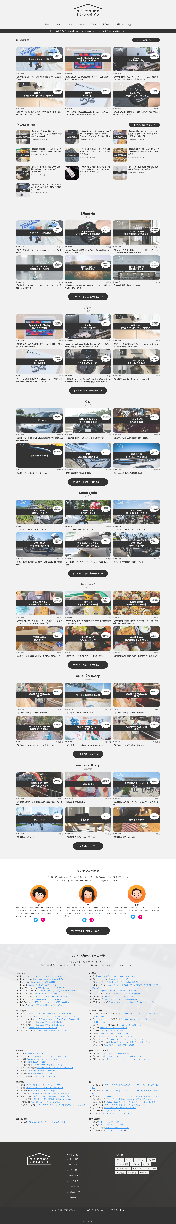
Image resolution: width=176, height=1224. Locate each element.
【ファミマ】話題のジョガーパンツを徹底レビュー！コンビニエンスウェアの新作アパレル (95, 151)
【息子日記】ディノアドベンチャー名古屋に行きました (37, 745)
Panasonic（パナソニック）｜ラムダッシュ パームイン (128, 1059)
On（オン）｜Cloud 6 (112, 1110)
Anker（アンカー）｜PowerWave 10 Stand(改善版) (60, 1019)
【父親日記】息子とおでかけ (124, 837)
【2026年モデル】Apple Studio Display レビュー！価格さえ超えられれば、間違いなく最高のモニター (135, 78)
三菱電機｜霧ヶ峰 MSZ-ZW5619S (42, 1070)
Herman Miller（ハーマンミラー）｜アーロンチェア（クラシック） (52, 1016)
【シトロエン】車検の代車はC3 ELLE (127, 473)
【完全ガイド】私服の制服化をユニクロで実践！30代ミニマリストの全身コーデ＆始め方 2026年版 (46, 133)
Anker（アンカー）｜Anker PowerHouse (46, 1102)
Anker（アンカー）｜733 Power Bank (52, 988)
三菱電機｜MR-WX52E (36, 1053)
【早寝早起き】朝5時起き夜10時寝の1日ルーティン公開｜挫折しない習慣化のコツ (87, 286)
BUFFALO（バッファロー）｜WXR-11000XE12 (51, 1002)
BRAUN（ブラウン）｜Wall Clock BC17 (115, 1033)
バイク (81, 24)
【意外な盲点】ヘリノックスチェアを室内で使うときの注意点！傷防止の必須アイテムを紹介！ (46, 187)
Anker (120, 1160)
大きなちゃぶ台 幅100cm (114, 1030)
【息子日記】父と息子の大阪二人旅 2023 (128, 745)
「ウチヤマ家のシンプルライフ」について (65, 1210)
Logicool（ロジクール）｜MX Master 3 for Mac (118, 990)
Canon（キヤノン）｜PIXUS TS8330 (43, 1027)
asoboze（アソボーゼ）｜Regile (43, 1090)
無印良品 (144, 1173)
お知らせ (72, 1197)
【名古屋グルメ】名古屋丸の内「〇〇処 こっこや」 (84, 656)
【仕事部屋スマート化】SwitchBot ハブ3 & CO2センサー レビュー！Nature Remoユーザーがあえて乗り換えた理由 (95, 133)
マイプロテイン (123, 1168)
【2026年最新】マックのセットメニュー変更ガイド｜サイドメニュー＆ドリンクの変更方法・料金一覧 (143, 133)
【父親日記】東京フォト (25, 837)
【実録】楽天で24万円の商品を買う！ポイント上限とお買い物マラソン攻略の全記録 (87, 78)
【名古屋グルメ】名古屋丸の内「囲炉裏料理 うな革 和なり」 (136, 656)
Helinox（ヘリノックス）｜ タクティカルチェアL (127, 1039)
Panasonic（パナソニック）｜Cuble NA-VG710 (55, 1067)
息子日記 (106, 24)
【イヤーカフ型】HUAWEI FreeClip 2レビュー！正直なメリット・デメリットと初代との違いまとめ (87, 113)
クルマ (69, 24)
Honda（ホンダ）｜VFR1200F (112, 1124)
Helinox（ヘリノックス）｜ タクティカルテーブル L (130, 1042)
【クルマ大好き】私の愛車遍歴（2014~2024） (131, 438)
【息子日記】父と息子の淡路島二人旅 (79, 712)
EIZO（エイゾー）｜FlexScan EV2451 (123, 982)
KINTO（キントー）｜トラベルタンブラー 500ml (44, 1087)
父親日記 (119, 24)
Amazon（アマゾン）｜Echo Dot (49, 1022)
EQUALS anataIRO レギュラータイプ (48, 1065)
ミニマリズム (139, 1168)
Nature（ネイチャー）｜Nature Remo (50, 999)
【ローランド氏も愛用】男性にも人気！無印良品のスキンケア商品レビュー (143, 168)
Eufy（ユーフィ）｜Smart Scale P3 (115, 1053)
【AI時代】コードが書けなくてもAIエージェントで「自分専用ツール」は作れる (38, 286)
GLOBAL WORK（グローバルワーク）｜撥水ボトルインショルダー (61, 1105)
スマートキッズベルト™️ (116, 1130)
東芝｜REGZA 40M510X (36, 1062)
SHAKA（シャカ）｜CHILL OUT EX (115, 1113)
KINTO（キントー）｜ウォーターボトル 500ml (43, 1084)
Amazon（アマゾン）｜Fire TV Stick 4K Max (45, 1005)
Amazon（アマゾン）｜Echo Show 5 (51, 1025)
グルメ (93, 24)
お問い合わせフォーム (95, 1210)
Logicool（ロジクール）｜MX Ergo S (129, 993)
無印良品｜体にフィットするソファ (113, 1027)
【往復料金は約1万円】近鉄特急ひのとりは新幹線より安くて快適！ (39, 803)
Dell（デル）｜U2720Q (119, 979)
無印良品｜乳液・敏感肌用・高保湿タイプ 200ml (52, 1099)
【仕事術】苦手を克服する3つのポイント (128, 285)
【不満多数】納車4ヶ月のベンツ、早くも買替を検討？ (85, 438)
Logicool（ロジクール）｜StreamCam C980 (120, 999)
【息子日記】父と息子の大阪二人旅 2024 (128, 712)
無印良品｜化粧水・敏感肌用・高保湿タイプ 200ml (53, 1096)
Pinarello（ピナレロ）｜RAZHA (117, 1127)
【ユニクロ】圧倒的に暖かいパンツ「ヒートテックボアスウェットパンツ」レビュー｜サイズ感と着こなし (95, 169)
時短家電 (133, 1173)
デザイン (136, 1164)
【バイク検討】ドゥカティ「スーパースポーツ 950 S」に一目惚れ (87, 563)
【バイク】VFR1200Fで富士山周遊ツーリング (130, 529)
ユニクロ (152, 1168)
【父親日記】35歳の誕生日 (75, 802)
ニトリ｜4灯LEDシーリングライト (135, 1025)
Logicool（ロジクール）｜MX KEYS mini (119, 996)
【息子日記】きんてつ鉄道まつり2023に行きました (84, 745)
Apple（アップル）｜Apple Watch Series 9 (52, 996)
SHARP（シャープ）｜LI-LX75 (42, 1073)
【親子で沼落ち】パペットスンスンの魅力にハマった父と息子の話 (38, 78)
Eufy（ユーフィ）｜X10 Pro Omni (47, 1076)
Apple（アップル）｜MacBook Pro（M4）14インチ (117, 976)
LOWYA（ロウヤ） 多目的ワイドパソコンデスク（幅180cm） (51, 1013)
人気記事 (121, 1173)
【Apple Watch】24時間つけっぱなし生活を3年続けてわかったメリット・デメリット (135, 113)
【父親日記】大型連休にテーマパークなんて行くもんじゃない (135, 803)
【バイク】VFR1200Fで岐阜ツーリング (31, 529)
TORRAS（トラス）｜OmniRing (45, 993)
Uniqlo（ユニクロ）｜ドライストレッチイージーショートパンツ (131, 1102)
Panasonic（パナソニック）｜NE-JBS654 (50, 1056)
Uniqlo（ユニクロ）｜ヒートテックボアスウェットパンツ (125, 1105)
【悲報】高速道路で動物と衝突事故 (78, 473)
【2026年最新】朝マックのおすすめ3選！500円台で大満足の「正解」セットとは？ (47, 150)
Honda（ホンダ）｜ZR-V (109, 1122)
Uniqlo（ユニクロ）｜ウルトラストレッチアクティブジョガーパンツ (133, 1096)
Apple (130, 1160)
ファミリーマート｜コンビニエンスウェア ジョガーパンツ (129, 1099)
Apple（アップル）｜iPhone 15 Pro (49, 976)
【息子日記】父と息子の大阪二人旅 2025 (31, 712)
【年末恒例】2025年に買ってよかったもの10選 (131, 379)
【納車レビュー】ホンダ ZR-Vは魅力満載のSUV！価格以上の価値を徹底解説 (39, 439)
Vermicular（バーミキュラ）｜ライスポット (44, 1059)
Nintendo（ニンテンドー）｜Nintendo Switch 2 (47, 1122)
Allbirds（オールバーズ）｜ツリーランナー (120, 1107)
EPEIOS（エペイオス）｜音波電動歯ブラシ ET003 (124, 1056)
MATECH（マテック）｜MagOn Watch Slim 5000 (56, 990)
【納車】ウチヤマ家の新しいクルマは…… (32, 473)
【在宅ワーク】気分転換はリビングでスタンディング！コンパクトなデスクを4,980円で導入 (38, 113)
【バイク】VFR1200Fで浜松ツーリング (80, 529)
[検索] (129, 25)
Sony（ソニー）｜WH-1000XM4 (43, 982)
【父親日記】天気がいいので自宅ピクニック (81, 837)
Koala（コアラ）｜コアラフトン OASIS (119, 1045)
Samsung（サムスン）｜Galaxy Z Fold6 (49, 979)
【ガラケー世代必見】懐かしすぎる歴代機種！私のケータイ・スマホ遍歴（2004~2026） (46, 169)
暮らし (47, 24)
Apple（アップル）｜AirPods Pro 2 (42, 985)
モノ (58, 24)
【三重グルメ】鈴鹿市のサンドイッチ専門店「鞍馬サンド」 (38, 656)
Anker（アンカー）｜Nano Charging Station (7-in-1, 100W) (131, 1002)
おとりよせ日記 (101, 913)
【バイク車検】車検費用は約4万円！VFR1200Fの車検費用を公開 (39, 563)
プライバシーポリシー (118, 1210)
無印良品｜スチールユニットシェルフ (121, 1036)
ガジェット (141, 1160)
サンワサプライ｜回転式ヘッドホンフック (52, 1030)
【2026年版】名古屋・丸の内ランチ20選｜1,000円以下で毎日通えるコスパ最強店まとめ (143, 151)
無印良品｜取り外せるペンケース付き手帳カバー (50, 1093)
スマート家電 (123, 1164)
